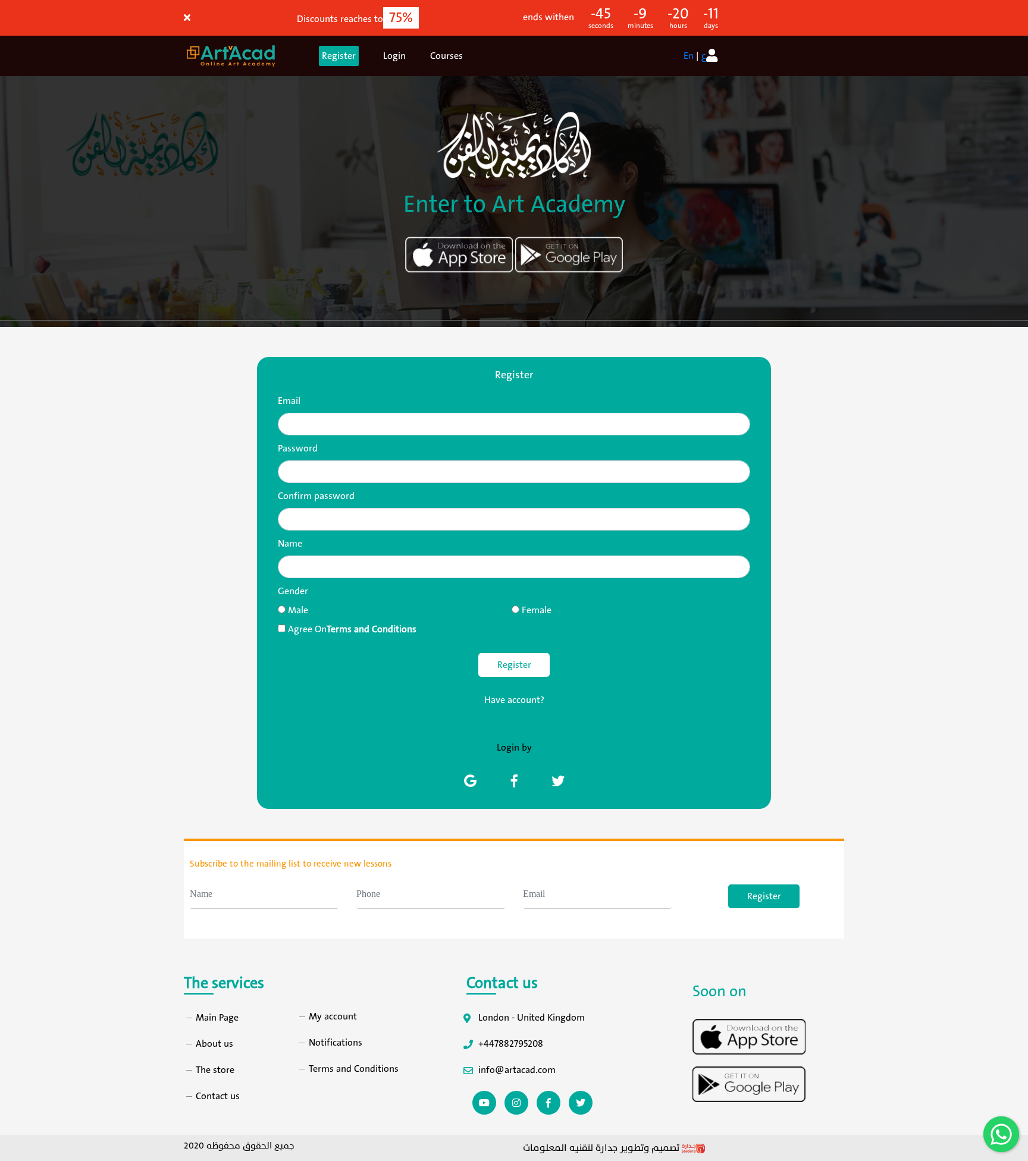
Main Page (217, 1018)
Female (536, 610)
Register (339, 56)
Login (394, 56)
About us (214, 1044)
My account (333, 1016)
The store (215, 1070)
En (689, 56)
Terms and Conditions (354, 1069)
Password (298, 448)
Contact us (218, 1096)
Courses (446, 56)
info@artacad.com (517, 1070)
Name (290, 543)
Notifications (335, 1043)
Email (289, 401)
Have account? (514, 700)
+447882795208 (510, 1044)
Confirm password (316, 496)
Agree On (352, 629)
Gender (293, 591)
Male (298, 610)
